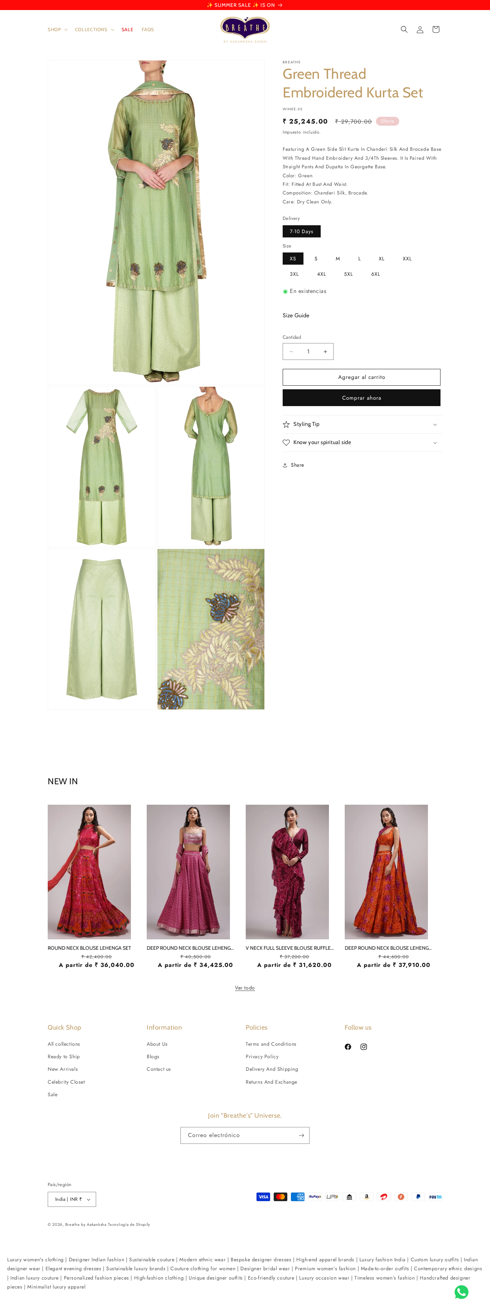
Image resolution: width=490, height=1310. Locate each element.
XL (382, 259)
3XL (294, 274)
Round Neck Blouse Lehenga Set (89, 948)
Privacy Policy (262, 1056)
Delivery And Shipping (272, 1069)
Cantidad (292, 337)
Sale (52, 1094)
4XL (321, 274)
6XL (375, 274)
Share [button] (297, 465)
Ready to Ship (64, 1056)
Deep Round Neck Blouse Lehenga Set (191, 948)
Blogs (153, 1056)
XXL (407, 259)
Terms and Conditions (271, 1043)
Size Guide (296, 315)
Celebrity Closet (66, 1081)
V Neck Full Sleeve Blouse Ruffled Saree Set (290, 948)
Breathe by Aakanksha (86, 1224)
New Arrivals (63, 1069)
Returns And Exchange (271, 1081)
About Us (157, 1043)
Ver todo (245, 987)
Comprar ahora (361, 398)
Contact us (159, 1069)
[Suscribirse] (301, 1135)
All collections (64, 1043)
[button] (57, 29)
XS (293, 259)
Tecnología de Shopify (129, 1224)
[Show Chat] (463, 1292)
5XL (348, 274)
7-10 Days (302, 231)
